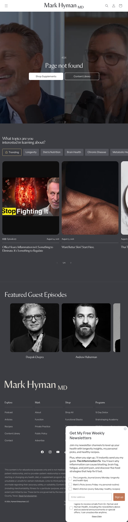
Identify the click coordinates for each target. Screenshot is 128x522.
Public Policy (41, 433)
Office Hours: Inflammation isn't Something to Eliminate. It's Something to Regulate (27, 248)
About (38, 412)
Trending (14, 152)
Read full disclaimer (28, 496)
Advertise (39, 440)
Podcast (9, 412)
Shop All (69, 412)
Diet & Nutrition (51, 152)
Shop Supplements (46, 76)
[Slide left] (57, 262)
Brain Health (74, 152)
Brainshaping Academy (107, 419)
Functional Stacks (74, 419)
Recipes (9, 426)
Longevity (31, 152)
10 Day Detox (102, 412)
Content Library (82, 76)
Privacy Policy (97, 516)
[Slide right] (70, 262)
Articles (8, 419)
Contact (9, 440)
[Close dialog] (125, 428)
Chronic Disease (97, 152)
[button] (6, 5)
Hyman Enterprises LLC (20, 501)
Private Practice (42, 426)
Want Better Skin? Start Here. (78, 247)
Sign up (119, 497)
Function (39, 419)
